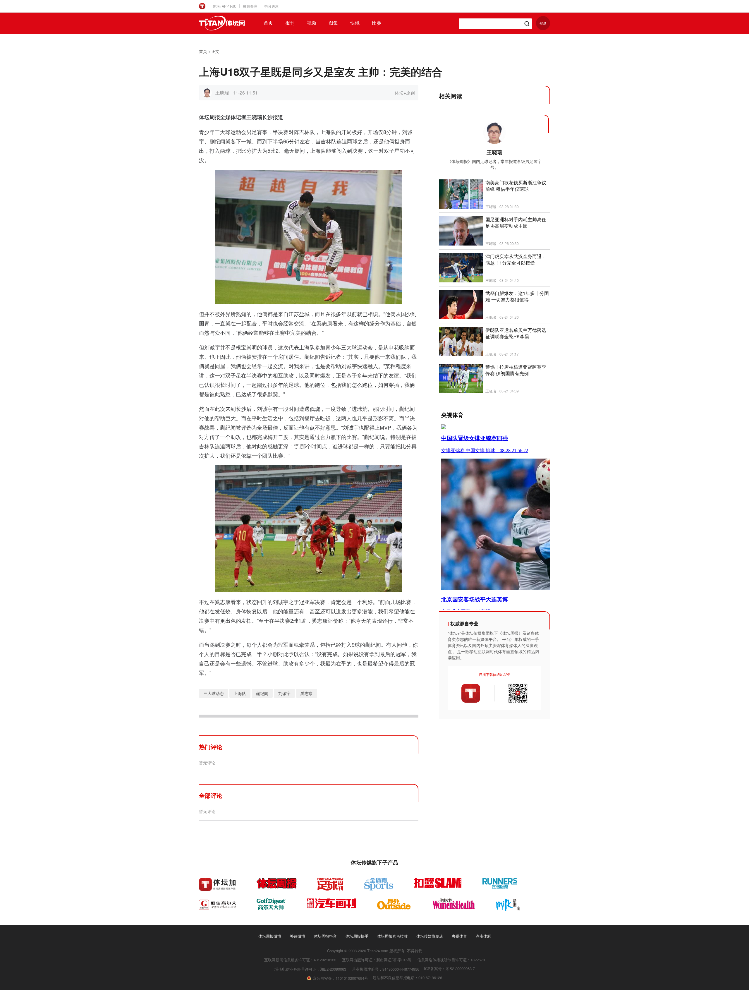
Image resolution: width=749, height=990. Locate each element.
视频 (311, 23)
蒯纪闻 (262, 693)
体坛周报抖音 (325, 936)
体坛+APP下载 (224, 6)
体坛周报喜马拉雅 (392, 936)
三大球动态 (213, 693)
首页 (268, 23)
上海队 (240, 693)
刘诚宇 (284, 693)
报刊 (290, 23)
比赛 (376, 23)
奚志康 (306, 693)
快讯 (355, 23)
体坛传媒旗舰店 (429, 936)
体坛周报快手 (357, 936)
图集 (333, 23)
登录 (543, 22)
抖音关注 (271, 6)
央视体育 (459, 936)
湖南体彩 (483, 936)
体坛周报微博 (269, 936)
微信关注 (250, 6)
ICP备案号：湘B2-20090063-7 (449, 968)
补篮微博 (297, 936)
